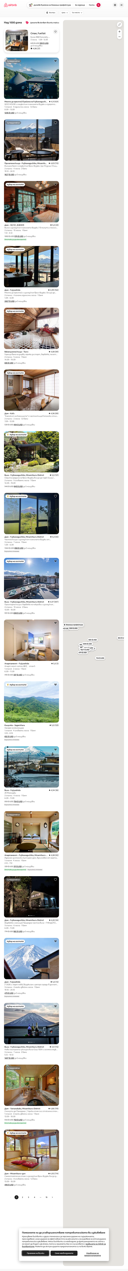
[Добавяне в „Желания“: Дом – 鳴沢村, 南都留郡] (56, 184)
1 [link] (16, 1197)
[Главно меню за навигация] (121, 5)
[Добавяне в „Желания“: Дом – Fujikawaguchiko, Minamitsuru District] (56, 496)
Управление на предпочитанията (92, 1254)
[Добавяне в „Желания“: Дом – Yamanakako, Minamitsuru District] (56, 1068)
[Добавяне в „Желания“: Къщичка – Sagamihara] (56, 685)
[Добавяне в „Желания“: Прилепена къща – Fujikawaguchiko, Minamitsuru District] (56, 123)
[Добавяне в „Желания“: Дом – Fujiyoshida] (56, 249)
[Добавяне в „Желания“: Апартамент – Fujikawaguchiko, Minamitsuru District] (56, 814)
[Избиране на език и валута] (115, 5)
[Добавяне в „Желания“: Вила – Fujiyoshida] (56, 749)
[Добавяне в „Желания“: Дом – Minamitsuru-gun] (56, 1133)
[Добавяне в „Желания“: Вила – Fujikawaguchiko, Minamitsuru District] (56, 434)
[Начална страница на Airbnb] (10, 5)
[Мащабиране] (119, 31)
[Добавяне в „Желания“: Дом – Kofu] (56, 373)
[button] (44, 43)
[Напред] (52, 1197)
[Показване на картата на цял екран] (119, 24)
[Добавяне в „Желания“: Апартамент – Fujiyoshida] (56, 623)
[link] (11, 1197)
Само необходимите (64, 1253)
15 (46, 1197)
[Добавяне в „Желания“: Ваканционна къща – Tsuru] (56, 311)
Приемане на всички (35, 1253)
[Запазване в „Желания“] (56, 32)
